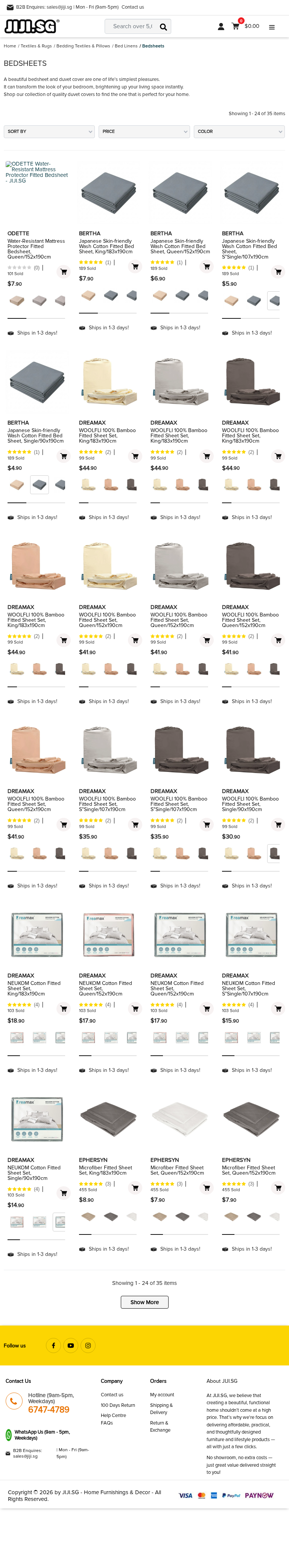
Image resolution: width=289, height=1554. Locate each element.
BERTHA (89, 233)
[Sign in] (221, 26)
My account (162, 1395)
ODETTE (18, 233)
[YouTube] (70, 1345)
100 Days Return (118, 1405)
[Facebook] (53, 1345)
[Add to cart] (63, 272)
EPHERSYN (93, 1160)
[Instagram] (88, 1345)
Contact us (133, 7)
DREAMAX (92, 422)
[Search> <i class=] (163, 26)
